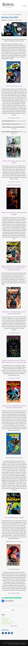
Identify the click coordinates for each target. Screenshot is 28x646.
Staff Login (23, 643)
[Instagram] (6, 633)
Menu (25, 5)
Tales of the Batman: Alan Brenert (14, 457)
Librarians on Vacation (8, 622)
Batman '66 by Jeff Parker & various (14, 86)
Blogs (6, 14)
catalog (18, 121)
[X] (9, 633)
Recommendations (17, 597)
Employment (17, 643)
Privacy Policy (10, 643)
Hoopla (24, 121)
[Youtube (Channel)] (12, 633)
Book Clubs (5, 620)
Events (6, 597)
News (4, 617)
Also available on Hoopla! (14, 117)
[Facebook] (3, 633)
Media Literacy (6, 618)
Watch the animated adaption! (14, 185)
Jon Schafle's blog (11, 14)
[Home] (14, 5)
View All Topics (14, 626)
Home (3, 14)
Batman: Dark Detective (16, 541)
